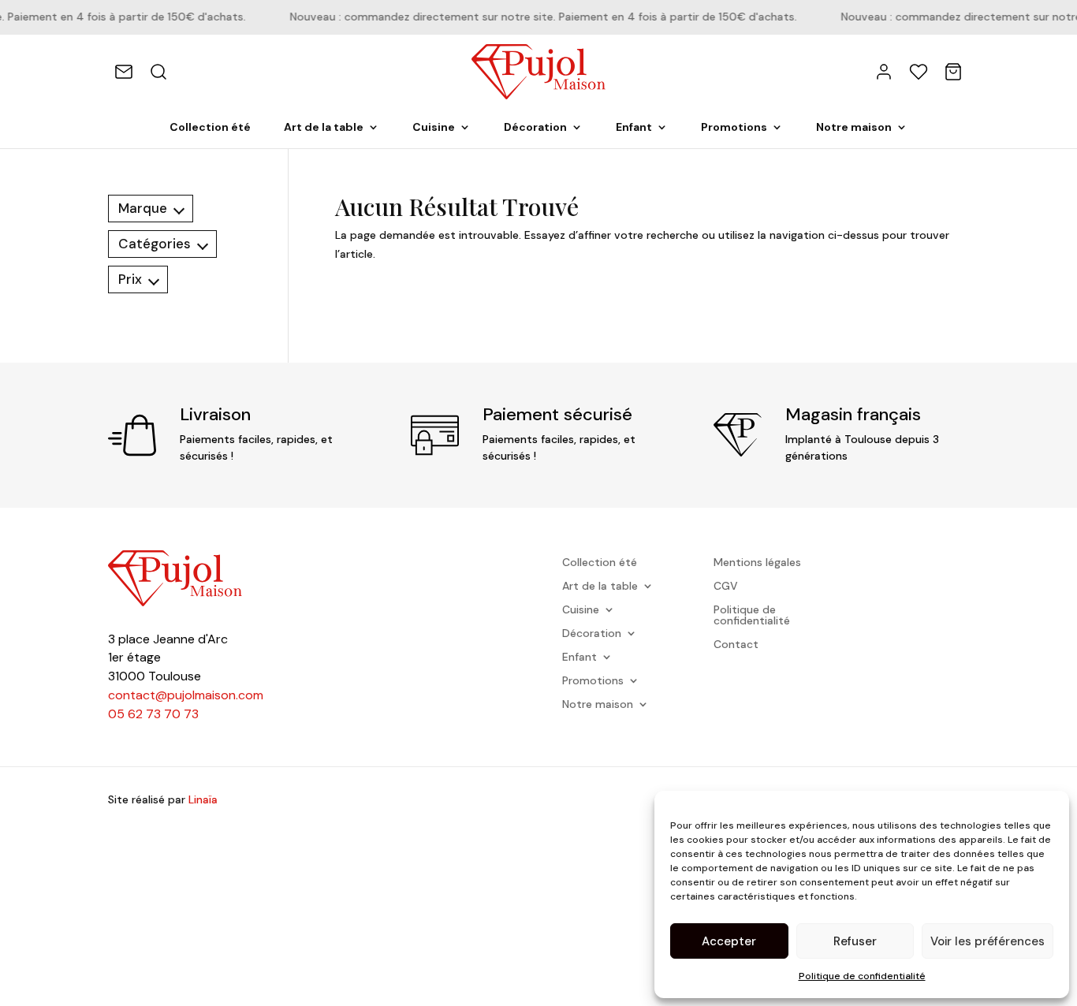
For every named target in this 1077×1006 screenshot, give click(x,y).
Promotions (734, 127)
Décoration (535, 127)
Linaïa (203, 799)
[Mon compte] (884, 72)
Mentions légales (757, 563)
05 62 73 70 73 (153, 714)
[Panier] (953, 72)
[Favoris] (918, 72)
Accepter (729, 941)
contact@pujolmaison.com (185, 695)
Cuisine (433, 127)
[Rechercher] (158, 72)
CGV (726, 586)
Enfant (634, 127)
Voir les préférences (987, 941)
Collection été (210, 127)
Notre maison (854, 127)
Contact (736, 645)
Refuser (855, 941)
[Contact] (124, 72)
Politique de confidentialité (862, 976)
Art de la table (323, 127)
